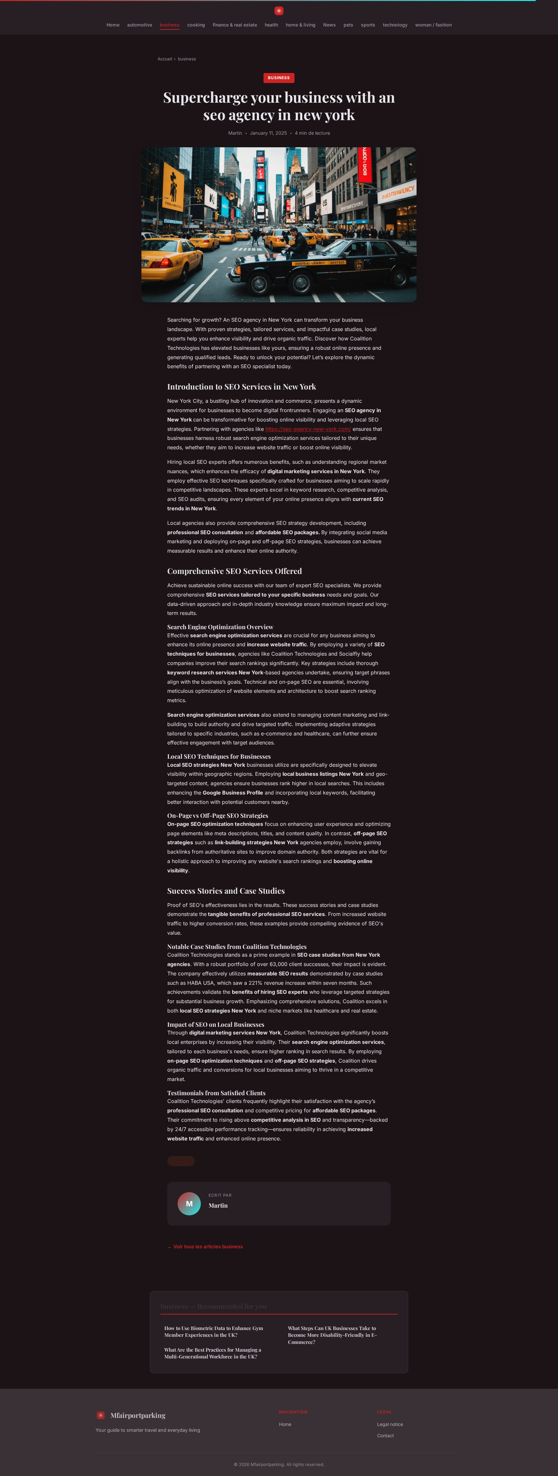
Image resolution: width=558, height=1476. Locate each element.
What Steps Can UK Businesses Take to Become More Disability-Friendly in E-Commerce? (332, 1335)
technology (395, 24)
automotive (139, 24)
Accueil (165, 58)
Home (113, 24)
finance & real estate (235, 24)
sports (368, 24)
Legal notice (390, 1424)
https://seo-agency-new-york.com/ (308, 429)
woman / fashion (433, 24)
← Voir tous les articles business (205, 1246)
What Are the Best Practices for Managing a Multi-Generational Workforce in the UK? (212, 1353)
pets (348, 24)
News (329, 24)
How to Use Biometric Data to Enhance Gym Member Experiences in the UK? (213, 1331)
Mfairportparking (138, 1414)
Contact (385, 1435)
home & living (300, 24)
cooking (196, 24)
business (170, 24)
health (271, 24)
